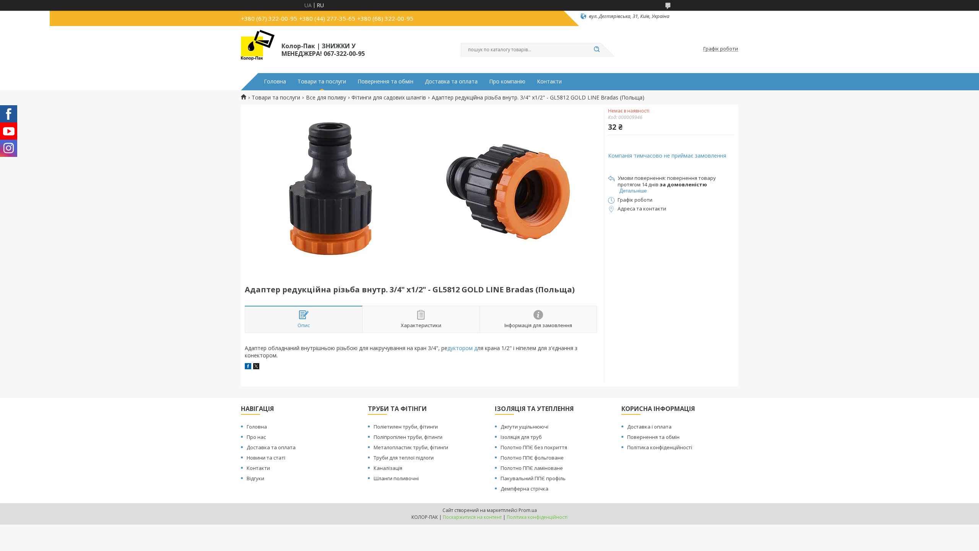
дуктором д (462, 348)
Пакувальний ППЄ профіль (533, 478)
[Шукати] (596, 50)
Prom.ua (528, 510)
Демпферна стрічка (524, 488)
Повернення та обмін (385, 81)
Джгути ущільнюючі (524, 426)
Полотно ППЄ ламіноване (532, 468)
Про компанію (507, 81)
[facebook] (248, 367)
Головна (275, 81)
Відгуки (255, 478)
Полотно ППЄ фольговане (532, 457)
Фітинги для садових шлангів (388, 97)
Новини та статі (266, 457)
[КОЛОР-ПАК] (258, 49)
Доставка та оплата (451, 81)
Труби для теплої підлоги (404, 457)
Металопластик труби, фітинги (411, 447)
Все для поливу (326, 97)
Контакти (549, 81)
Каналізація (388, 468)
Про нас (256, 437)
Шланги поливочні (396, 478)
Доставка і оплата (649, 426)
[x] (256, 367)
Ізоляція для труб (521, 437)
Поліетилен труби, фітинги (406, 426)
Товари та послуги (322, 81)
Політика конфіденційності (659, 447)
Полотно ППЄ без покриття (534, 447)
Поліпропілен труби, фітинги (408, 437)
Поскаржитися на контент (472, 517)
